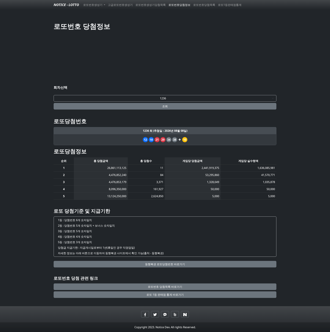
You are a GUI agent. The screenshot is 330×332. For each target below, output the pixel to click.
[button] (145, 314)
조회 (165, 106)
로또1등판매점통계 (229, 5)
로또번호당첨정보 (179, 5)
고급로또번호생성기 (120, 5)
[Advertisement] (165, 58)
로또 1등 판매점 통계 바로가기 (165, 295)
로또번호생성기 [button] (93, 5)
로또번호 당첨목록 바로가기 (165, 287)
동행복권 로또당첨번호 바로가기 (165, 264)
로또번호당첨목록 (204, 5)
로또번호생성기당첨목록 (150, 5)
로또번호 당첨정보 (82, 26)
